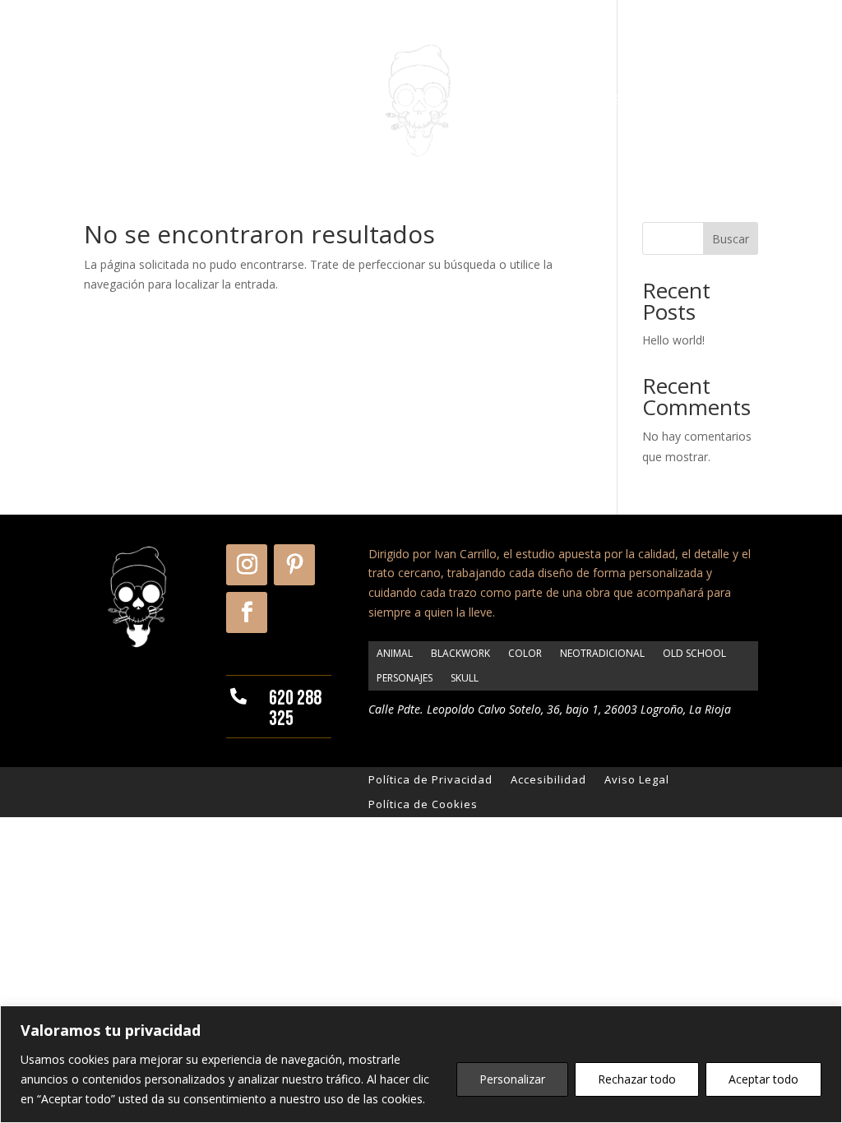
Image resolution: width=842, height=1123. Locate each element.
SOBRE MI (137, 101)
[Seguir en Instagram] (246, 564)
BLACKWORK (460, 652)
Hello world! (673, 340)
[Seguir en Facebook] (246, 612)
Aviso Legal (636, 778)
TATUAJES (325, 101)
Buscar (730, 239)
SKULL (465, 677)
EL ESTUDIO (229, 101)
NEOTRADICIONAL (602, 652)
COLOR (525, 652)
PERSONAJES (405, 677)
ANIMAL (395, 652)
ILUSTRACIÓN (522, 101)
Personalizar (512, 1079)
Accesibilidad (548, 778)
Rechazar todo (637, 1079)
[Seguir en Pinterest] (294, 564)
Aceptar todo (763, 1079)
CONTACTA (698, 101)
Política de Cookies (423, 803)
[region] (421, 1064)
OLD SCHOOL (694, 652)
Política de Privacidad (430, 778)
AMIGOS (614, 101)
